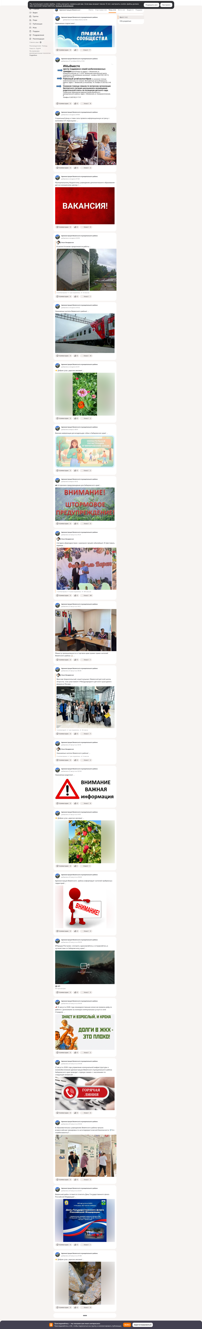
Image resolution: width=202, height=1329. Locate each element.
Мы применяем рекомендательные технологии (39, 53)
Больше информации (64, 6)
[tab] (90, 10)
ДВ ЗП (57, 986)
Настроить (166, 5)
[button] (63, 50)
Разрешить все (151, 5)
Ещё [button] (37, 48)
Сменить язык (34, 42)
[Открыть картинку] (76, 144)
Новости (32, 48)
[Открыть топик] (85, 23)
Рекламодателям (35, 46)
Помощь (44, 46)
